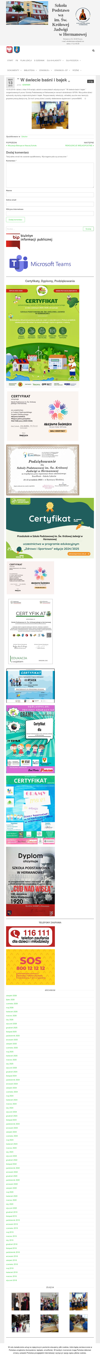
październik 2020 (13, 1180)
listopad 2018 (11, 1248)
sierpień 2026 (11, 995)
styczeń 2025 (11, 1067)
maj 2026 (9, 1007)
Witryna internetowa (14, 209)
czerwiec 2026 (12, 1003)
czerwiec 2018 (12, 1264)
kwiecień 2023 (11, 1144)
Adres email (11, 199)
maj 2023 (9, 1140)
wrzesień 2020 (12, 1184)
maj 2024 (9, 1095)
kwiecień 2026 (11, 1011)
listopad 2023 (11, 1119)
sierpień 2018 (11, 1260)
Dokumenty (13, 70)
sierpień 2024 (11, 1087)
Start (10, 60)
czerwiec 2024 (12, 1091)
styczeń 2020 (11, 1208)
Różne (76, 70)
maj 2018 (9, 1268)
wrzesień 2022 (12, 1172)
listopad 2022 (11, 1164)
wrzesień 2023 (12, 1128)
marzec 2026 (11, 1015)
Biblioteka (29, 70)
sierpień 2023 (11, 1132)
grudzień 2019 (11, 1212)
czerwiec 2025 (12, 1047)
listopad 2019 (11, 1216)
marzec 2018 (11, 1276)
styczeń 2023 (11, 1156)
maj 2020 (9, 1192)
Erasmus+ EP (61, 70)
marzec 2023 (11, 1148)
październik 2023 (13, 1123)
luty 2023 (9, 1152)
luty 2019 (9, 1240)
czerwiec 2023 (12, 1136)
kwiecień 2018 (11, 1272)
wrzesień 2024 (12, 1083)
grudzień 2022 (11, 1160)
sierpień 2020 (11, 1188)
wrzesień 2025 (12, 1039)
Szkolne (24, 136)
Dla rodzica (72, 60)
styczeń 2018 (11, 1280)
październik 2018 (13, 1252)
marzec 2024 (11, 1103)
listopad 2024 (11, 1075)
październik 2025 (13, 1035)
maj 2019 (9, 1232)
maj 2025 (9, 1051)
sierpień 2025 (11, 1043)
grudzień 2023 (11, 1115)
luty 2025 (9, 1063)
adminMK (26, 84)
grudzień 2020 (11, 1176)
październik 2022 (13, 1168)
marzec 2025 (11, 1059)
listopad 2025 (11, 1031)
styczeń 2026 (11, 1023)
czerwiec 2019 (12, 1228)
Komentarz (11, 160)
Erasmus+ (44, 70)
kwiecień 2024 (11, 1099)
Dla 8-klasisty (54, 60)
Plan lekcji (26, 60)
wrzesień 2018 (12, 1256)
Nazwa (9, 190)
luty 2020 (9, 1204)
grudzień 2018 (11, 1244)
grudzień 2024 (11, 1071)
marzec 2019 (11, 1236)
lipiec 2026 (10, 999)
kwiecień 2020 (11, 1196)
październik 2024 (13, 1079)
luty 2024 (9, 1107)
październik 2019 (13, 1220)
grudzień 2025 (11, 1027)
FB (17, 60)
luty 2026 (9, 1019)
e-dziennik (39, 60)
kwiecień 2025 (11, 1055)
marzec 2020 (11, 1200)
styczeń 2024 (11, 1111)
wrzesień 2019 (12, 1224)
